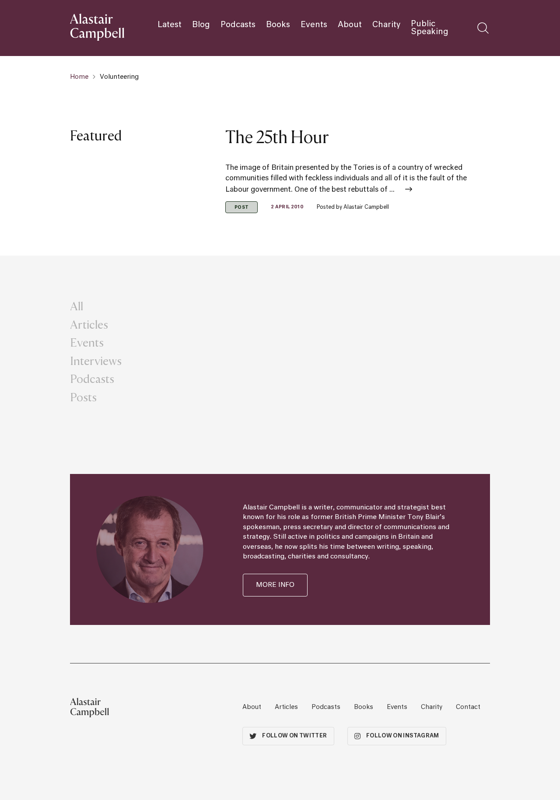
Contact (468, 707)
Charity (386, 25)
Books (278, 25)
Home (79, 77)
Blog (201, 25)
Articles (89, 324)
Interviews (96, 361)
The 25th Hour (277, 136)
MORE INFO (275, 585)
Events (314, 25)
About (350, 25)
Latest (170, 25)
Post (241, 207)
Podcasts (238, 25)
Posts (83, 397)
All (76, 306)
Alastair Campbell (366, 207)
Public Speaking (429, 28)
